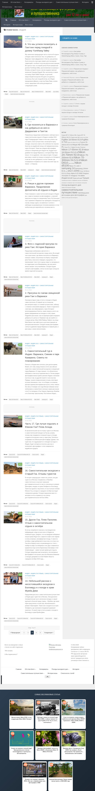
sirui (66, 171)
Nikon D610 (48, 91)
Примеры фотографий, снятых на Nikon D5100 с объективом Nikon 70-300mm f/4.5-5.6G (47, 750)
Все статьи (18, 7)
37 (21, 118)
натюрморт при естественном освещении (77, 182)
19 (21, 417)
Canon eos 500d (84, 137)
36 (21, 237)
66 (21, 513)
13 (21, 37)
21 (21, 286)
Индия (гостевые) (37, 416)
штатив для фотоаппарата (71, 197)
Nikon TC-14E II (75, 166)
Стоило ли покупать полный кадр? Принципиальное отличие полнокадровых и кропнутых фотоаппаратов (21, 751)
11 (21, 574)
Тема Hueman (26, 679)
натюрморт (64, 182)
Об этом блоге (15, 2)
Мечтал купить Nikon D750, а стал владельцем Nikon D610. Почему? (21, 718)
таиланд (81, 193)
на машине (85, 180)
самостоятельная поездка (69, 187)
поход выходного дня (71, 185)
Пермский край (77, 178)
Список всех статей (67, 673)
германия (74, 180)
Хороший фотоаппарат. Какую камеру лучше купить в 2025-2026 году (60, 780)
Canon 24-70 (12, 454)
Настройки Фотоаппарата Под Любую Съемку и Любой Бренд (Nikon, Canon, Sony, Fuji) (74, 54)
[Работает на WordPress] (12, 679)
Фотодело (85, 2)
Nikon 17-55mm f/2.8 (72, 149)
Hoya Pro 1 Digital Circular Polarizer (74, 147)
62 (21, 344)
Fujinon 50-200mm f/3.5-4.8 (73, 142)
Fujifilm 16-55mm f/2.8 (71, 140)
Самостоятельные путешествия (67, 2)
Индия (27, 36)
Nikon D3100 (71, 163)
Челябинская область (67, 180)
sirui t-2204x (56, 91)
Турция (85, 178)
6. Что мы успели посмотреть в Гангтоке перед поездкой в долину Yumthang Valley (41, 47)
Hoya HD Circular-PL (13, 91)
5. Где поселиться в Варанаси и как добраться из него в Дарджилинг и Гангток (41, 127)
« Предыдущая (15, 632)
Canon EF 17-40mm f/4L (22, 503)
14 (21, 177)
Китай (70, 178)
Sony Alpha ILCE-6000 (74, 173)
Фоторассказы (7, 7)
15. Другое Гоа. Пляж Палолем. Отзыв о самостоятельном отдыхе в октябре (41, 523)
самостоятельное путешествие (17, 94)
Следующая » (48, 632)
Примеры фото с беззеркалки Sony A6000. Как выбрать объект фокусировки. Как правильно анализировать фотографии (73, 751)
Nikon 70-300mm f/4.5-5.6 (37, 91)
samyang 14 (31, 169)
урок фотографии (77, 195)
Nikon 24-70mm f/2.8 (25, 91)
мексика (79, 180)
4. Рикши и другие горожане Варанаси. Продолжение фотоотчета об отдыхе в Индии (41, 186)
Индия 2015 (35, 36)
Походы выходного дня (44, 2)
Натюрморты (28, 2)
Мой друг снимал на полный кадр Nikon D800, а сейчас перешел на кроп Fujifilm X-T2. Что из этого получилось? (47, 720)
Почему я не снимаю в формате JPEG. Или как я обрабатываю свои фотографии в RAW (34, 781)
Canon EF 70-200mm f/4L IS (23, 454)
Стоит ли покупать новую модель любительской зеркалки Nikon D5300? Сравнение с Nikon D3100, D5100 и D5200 (73, 720)
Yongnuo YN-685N (78, 176)
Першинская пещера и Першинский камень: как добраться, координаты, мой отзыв (75, 71)
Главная (5, 2)
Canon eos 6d (35, 454)
